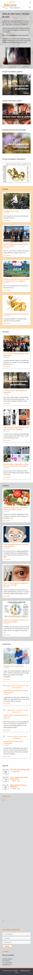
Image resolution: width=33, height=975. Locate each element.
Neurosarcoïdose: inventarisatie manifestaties (13, 742)
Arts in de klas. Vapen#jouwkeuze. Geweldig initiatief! (16, 355)
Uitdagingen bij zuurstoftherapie (13, 666)
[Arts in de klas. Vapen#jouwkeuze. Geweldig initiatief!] (16, 350)
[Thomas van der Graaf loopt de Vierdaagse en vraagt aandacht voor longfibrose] (16, 276)
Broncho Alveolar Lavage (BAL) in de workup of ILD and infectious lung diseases (16, 465)
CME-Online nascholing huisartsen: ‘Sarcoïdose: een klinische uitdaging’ (16, 428)
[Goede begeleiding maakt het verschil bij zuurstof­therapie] (16, 541)
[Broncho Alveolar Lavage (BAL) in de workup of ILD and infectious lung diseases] (16, 461)
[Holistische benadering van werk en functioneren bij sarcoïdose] (16, 617)
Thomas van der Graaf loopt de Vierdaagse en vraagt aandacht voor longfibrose (16, 280)
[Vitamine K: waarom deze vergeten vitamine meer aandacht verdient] (16, 504)
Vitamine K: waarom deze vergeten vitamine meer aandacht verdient (15, 509)
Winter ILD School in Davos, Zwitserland (18, 786)
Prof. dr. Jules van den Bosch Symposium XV (19, 778)
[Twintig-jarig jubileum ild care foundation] (16, 311)
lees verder (6, 220)
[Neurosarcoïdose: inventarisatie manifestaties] (16, 738)
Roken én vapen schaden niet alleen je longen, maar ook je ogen (16, 584)
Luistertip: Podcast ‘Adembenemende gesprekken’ (15, 391)
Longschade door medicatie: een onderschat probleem (15, 692)
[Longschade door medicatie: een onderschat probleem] (16, 687)
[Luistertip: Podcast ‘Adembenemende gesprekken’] (16, 387)
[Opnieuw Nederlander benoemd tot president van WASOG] (16, 241)
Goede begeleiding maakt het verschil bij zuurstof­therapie (15, 545)
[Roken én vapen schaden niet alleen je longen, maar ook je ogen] (16, 580)
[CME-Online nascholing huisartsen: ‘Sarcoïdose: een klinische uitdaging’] (16, 424)
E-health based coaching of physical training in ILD (15, 716)
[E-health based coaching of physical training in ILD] (16, 712)
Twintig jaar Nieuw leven (11, 211)
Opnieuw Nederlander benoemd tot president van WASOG (16, 245)
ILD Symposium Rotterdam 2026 (20, 769)
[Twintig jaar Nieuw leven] (16, 208)
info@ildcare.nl (6, 964)
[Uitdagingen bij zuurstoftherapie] (16, 663)
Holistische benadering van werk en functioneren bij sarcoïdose (16, 621)
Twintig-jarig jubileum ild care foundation (16, 314)
